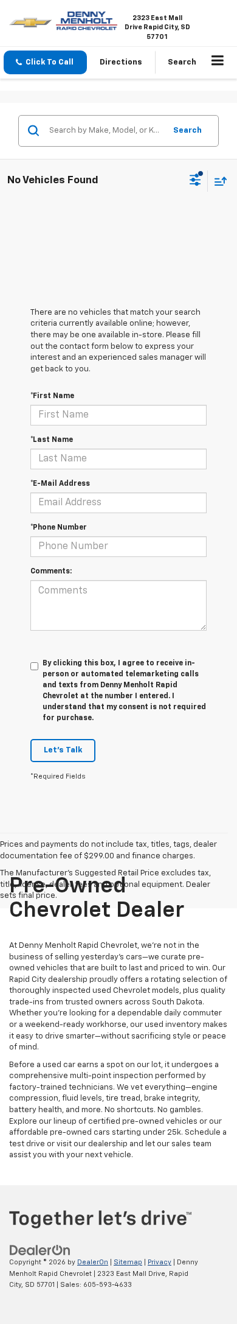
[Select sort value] (217, 181)
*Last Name (51, 440)
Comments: (51, 571)
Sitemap (128, 1262)
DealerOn (92, 1262)
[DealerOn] (40, 1251)
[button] (45, 62)
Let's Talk (63, 750)
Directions (121, 62)
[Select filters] (195, 181)
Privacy (159, 1262)
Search (187, 131)
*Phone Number (58, 527)
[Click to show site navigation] (218, 63)
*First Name (52, 396)
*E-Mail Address (60, 484)
